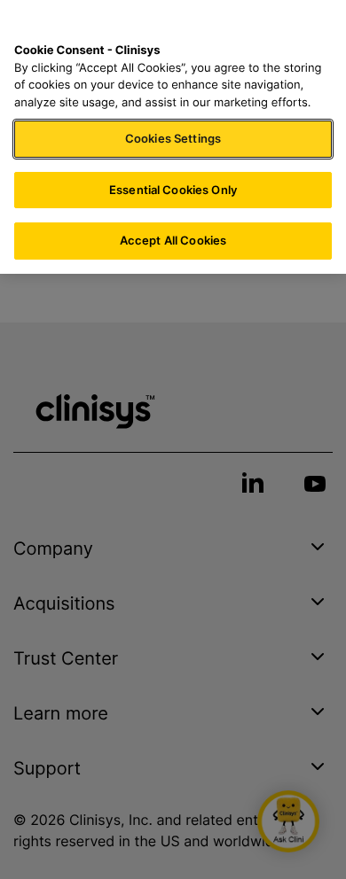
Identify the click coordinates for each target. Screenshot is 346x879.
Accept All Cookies (173, 240)
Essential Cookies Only (173, 190)
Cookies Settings (173, 138)
